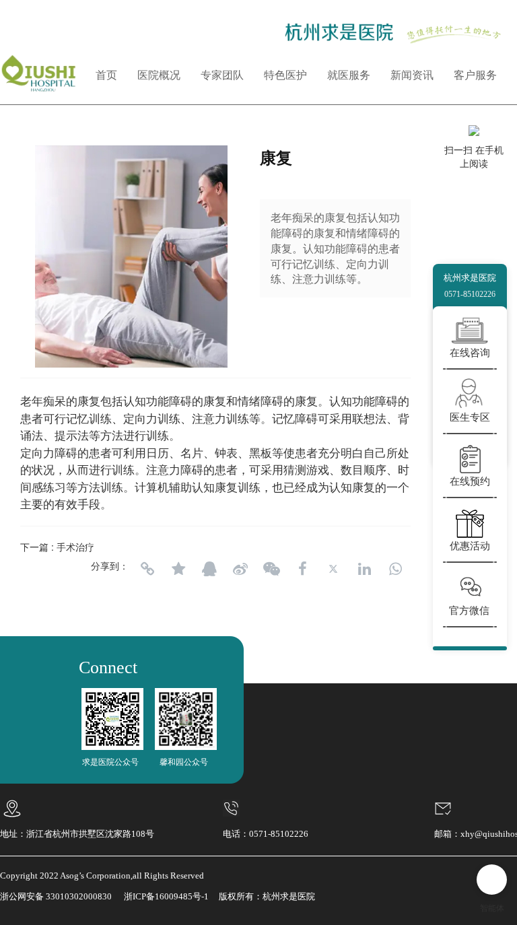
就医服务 (348, 75)
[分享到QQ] (209, 569)
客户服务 (475, 75)
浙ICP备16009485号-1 (166, 896)
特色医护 (285, 75)
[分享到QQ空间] (178, 569)
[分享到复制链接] (147, 569)
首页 (106, 75)
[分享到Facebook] (302, 569)
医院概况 (158, 75)
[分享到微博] (240, 569)
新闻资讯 (412, 75)
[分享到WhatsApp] (395, 569)
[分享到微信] (271, 569)
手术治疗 (75, 546)
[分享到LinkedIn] (364, 569)
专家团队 (222, 75)
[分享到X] (333, 569)
